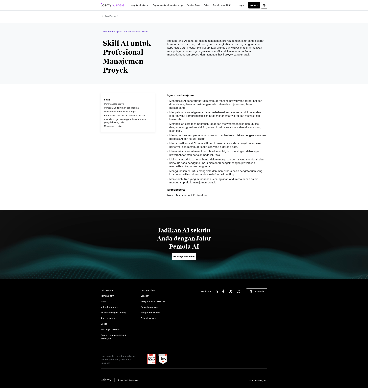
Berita (104, 323)
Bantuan (145, 295)
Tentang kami (108, 295)
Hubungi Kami (148, 290)
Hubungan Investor (110, 329)
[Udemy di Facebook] (223, 291)
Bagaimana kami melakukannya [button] (168, 5)
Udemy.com (107, 290)
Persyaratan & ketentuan (153, 301)
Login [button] (241, 5)
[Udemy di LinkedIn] (216, 291)
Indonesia (259, 291)
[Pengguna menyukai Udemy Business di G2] (161, 363)
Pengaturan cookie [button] (150, 312)
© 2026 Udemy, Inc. (258, 380)
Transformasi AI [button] (220, 5)
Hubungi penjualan (184, 256)
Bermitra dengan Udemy (113, 312)
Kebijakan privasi (149, 306)
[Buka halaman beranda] (120, 381)
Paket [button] (206, 5)
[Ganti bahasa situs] (264, 5)
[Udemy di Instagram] (238, 291)
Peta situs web (148, 318)
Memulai (254, 5)
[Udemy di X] (230, 291)
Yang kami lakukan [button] (140, 5)
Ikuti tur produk (109, 318)
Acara (103, 301)
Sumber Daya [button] (193, 5)
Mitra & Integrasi (109, 306)
